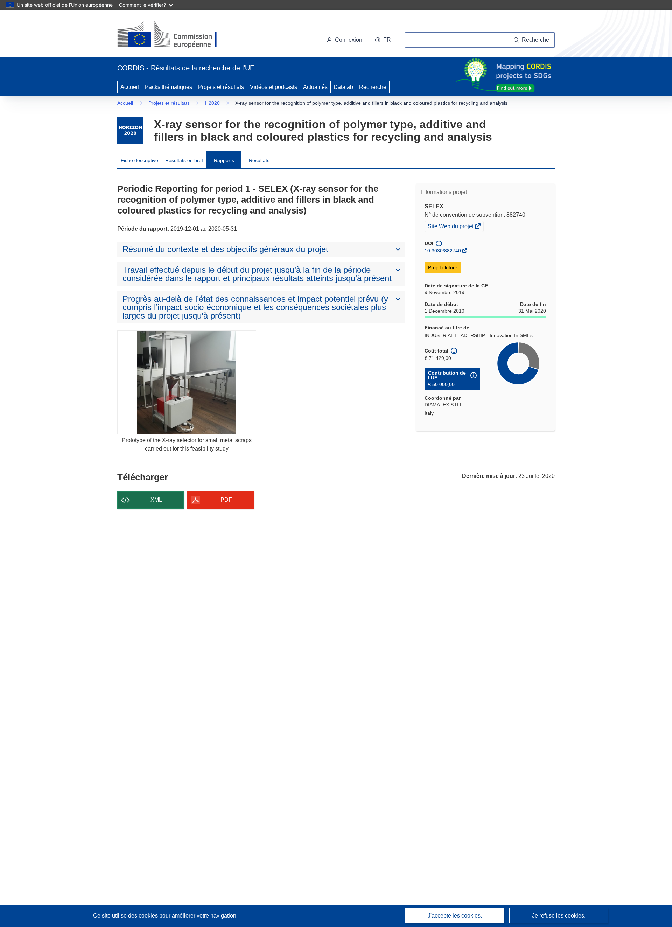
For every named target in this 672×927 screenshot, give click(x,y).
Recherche (372, 87)
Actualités (315, 87)
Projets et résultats (221, 87)
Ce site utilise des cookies (126, 916)
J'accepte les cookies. (455, 916)
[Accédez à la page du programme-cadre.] (130, 130)
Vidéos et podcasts (273, 87)
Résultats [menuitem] (259, 160)
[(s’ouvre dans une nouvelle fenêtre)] (173, 35)
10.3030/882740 (443, 250)
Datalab (343, 87)
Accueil (129, 87)
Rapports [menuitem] (224, 160)
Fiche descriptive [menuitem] (139, 160)
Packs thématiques (168, 87)
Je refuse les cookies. (559, 916)
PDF (226, 500)
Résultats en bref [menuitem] (184, 160)
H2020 (212, 103)
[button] (383, 40)
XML (156, 500)
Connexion (348, 40)
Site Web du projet (451, 227)
